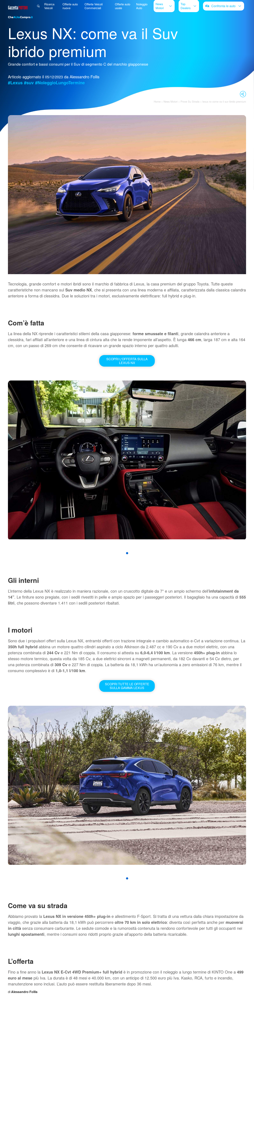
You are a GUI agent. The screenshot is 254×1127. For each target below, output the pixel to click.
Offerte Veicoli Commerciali (94, 6)
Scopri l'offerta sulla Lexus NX (127, 361)
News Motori (160, 6)
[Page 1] (127, 553)
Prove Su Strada (190, 101)
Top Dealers (186, 6)
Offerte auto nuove (70, 6)
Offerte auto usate (122, 6)
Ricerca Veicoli (49, 6)
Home (157, 101)
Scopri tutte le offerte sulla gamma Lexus (127, 686)
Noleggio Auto (141, 6)
